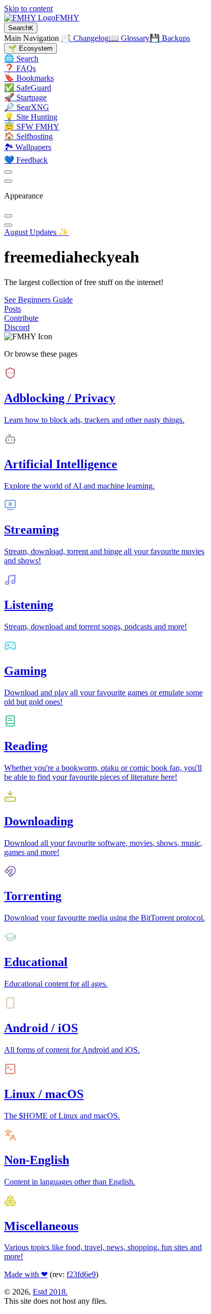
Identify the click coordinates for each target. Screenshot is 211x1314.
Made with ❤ (26, 1274)
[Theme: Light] (8, 171)
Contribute (21, 318)
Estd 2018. (50, 1291)
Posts (12, 308)
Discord (17, 327)
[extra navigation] (8, 181)
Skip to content (28, 8)
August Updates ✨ (36, 232)
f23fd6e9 (81, 1274)
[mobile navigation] (8, 225)
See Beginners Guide (38, 299)
